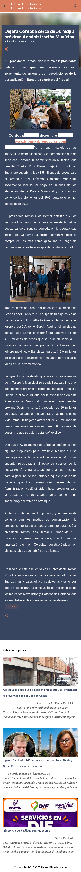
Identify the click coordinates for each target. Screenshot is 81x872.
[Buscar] (75, 6)
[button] (7, 49)
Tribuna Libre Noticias (26, 4)
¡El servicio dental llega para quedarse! (27, 830)
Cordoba (11, 606)
